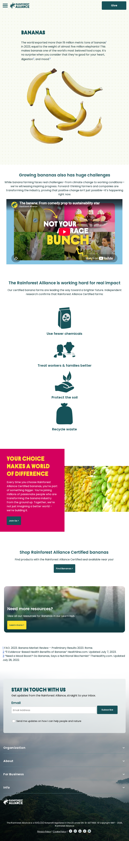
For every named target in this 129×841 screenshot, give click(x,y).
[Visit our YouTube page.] (89, 831)
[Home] (19, 5)
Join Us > (14, 520)
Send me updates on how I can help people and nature (48, 721)
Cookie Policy (59, 831)
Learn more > (16, 625)
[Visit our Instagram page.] (75, 831)
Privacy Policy (44, 831)
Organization (14, 748)
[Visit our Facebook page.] (70, 831)
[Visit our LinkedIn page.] (80, 831)
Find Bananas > (64, 568)
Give (114, 5)
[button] (5, 5)
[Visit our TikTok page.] (84, 831)
